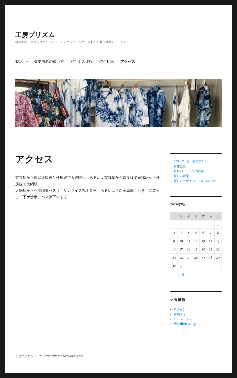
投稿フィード (183, 314)
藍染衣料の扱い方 (49, 61)
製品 (19, 61)
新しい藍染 (181, 176)
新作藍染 (180, 166)
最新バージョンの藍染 (189, 171)
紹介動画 (106, 61)
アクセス (127, 61)
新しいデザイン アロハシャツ (195, 181)
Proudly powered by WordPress (60, 356)
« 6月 (180, 274)
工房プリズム (35, 35)
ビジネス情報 (81, 61)
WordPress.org (185, 324)
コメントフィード (186, 319)
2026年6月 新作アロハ (191, 161)
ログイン (180, 309)
